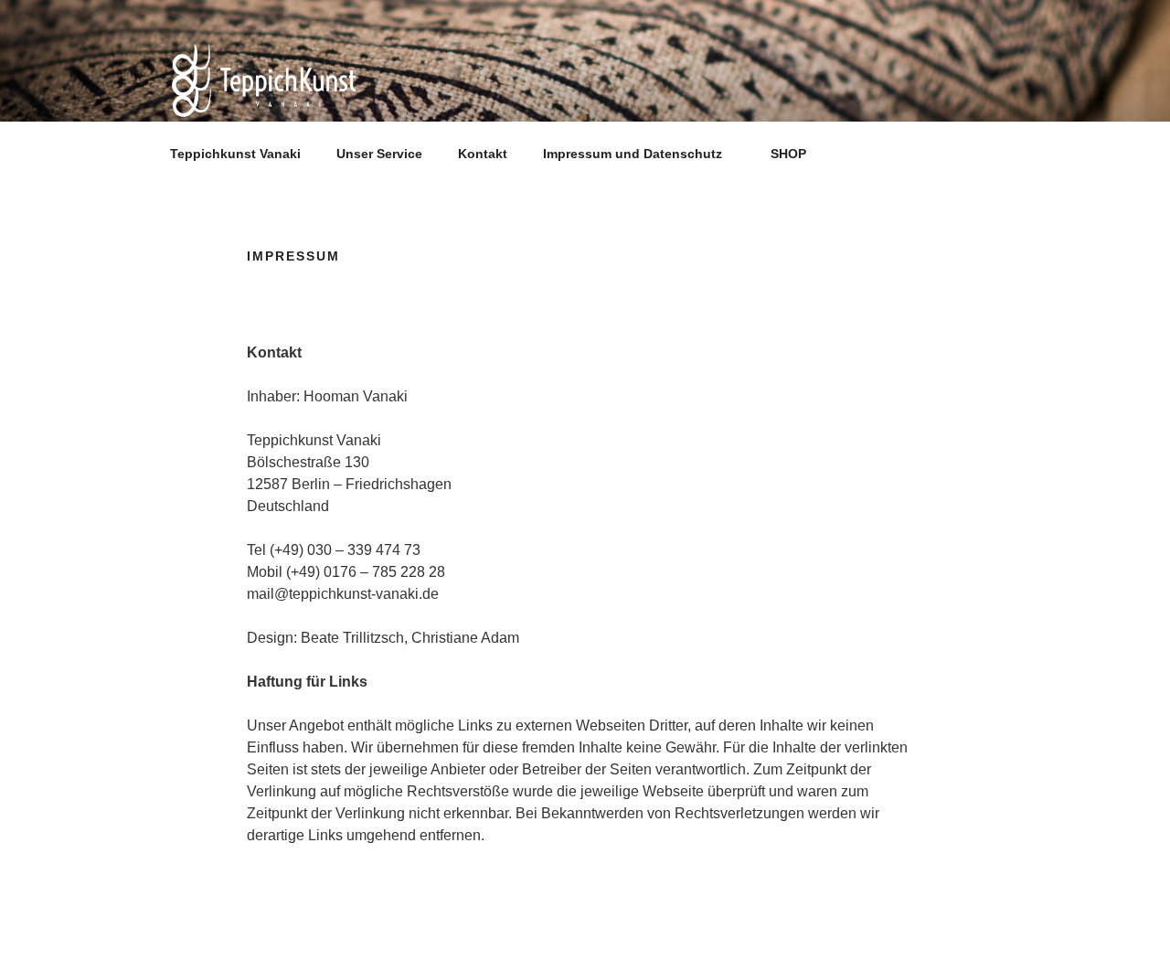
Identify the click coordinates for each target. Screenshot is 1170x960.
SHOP (788, 153)
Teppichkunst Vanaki (235, 153)
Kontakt (482, 153)
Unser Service (379, 153)
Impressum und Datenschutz (632, 153)
